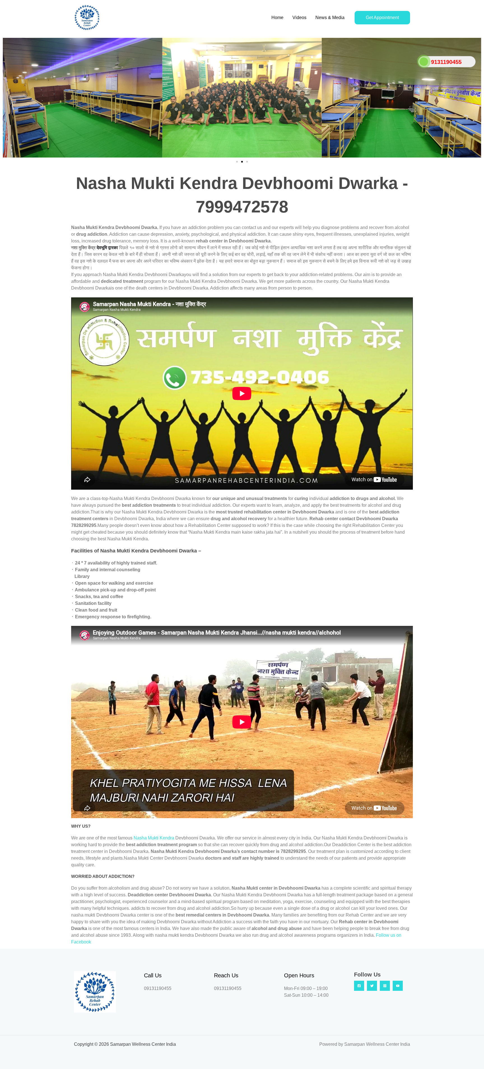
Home (277, 17)
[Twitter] (372, 986)
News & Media (330, 17)
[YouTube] (398, 986)
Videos (299, 17)
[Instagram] (385, 986)
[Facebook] (359, 986)
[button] (8, 97)
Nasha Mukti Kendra (154, 838)
